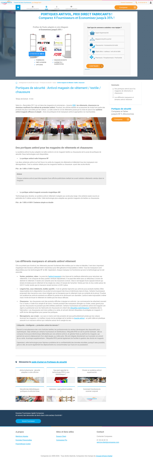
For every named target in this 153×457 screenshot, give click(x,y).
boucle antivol (79, 318)
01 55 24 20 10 (102, 440)
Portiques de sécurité (45, 82)
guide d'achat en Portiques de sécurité (49, 362)
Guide (54, 82)
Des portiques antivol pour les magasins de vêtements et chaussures (124, 91)
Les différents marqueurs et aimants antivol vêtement (124, 98)
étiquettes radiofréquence (79, 308)
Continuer (93, 66)
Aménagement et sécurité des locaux (29, 82)
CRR (73, 105)
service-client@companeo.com (108, 442)
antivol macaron (55, 276)
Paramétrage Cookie (23, 444)
